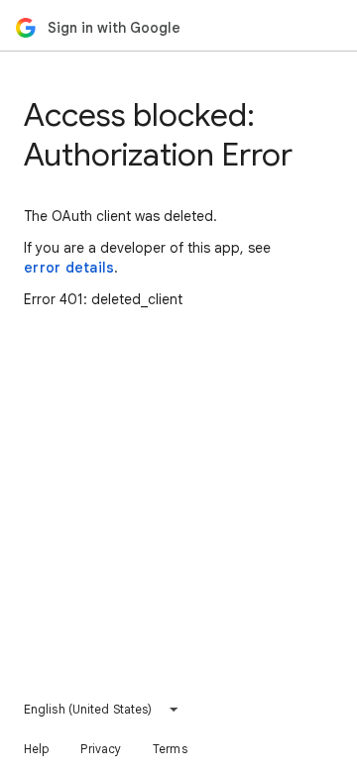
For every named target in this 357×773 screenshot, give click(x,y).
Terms (170, 748)
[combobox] (101, 709)
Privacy (100, 748)
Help (36, 748)
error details (69, 267)
